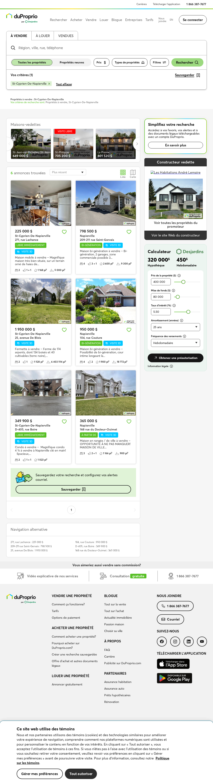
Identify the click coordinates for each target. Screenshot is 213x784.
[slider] (183, 282)
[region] (106, 752)
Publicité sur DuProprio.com (122, 663)
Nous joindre (162, 20)
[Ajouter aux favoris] (64, 232)
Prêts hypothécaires (117, 695)
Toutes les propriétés (32, 62)
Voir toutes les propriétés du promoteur (175, 225)
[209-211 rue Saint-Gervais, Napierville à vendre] (106, 203)
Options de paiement (66, 618)
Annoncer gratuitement (67, 684)
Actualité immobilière (118, 618)
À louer (43, 36)
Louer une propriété (70, 676)
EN (171, 19)
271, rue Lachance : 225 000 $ (27, 542)
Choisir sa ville (113, 631)
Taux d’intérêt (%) (161, 305)
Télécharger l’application (166, 4)
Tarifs (55, 611)
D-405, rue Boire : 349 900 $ (91, 546)
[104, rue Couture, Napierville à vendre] (106, 301)
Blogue (111, 596)
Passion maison (114, 624)
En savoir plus (175, 145)
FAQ (107, 650)
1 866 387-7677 (196, 4)
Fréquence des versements (166, 336)
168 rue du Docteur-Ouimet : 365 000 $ (97, 550)
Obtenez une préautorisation (178, 358)
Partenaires (115, 673)
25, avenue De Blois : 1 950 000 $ (29, 550)
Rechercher (184, 62)
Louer (104, 20)
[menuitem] (76, 607)
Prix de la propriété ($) (163, 275)
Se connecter (193, 20)
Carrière (109, 656)
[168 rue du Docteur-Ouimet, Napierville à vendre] (106, 392)
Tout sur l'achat (114, 611)
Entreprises (133, 20)
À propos (112, 641)
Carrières (141, 4)
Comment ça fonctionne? (68, 604)
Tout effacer (64, 84)
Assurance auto (114, 688)
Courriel (173, 619)
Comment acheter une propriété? (74, 636)
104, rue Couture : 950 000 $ (91, 542)
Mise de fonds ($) (161, 290)
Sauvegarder (70, 489)
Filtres (157, 62)
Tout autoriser (80, 774)
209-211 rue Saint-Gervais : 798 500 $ (31, 546)
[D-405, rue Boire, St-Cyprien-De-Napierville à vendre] (41, 392)
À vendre (19, 36)
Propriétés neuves (72, 62)
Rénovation (111, 702)
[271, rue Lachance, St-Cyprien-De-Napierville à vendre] (41, 203)
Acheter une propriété (73, 628)
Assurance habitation (117, 682)
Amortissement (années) (165, 320)
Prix (99, 62)
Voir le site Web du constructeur (175, 235)
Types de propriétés (127, 62)
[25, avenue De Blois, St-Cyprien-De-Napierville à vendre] (41, 301)
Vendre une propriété (72, 596)
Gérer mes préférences (39, 774)
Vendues (65, 36)
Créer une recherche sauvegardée (74, 654)
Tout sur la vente (115, 604)
